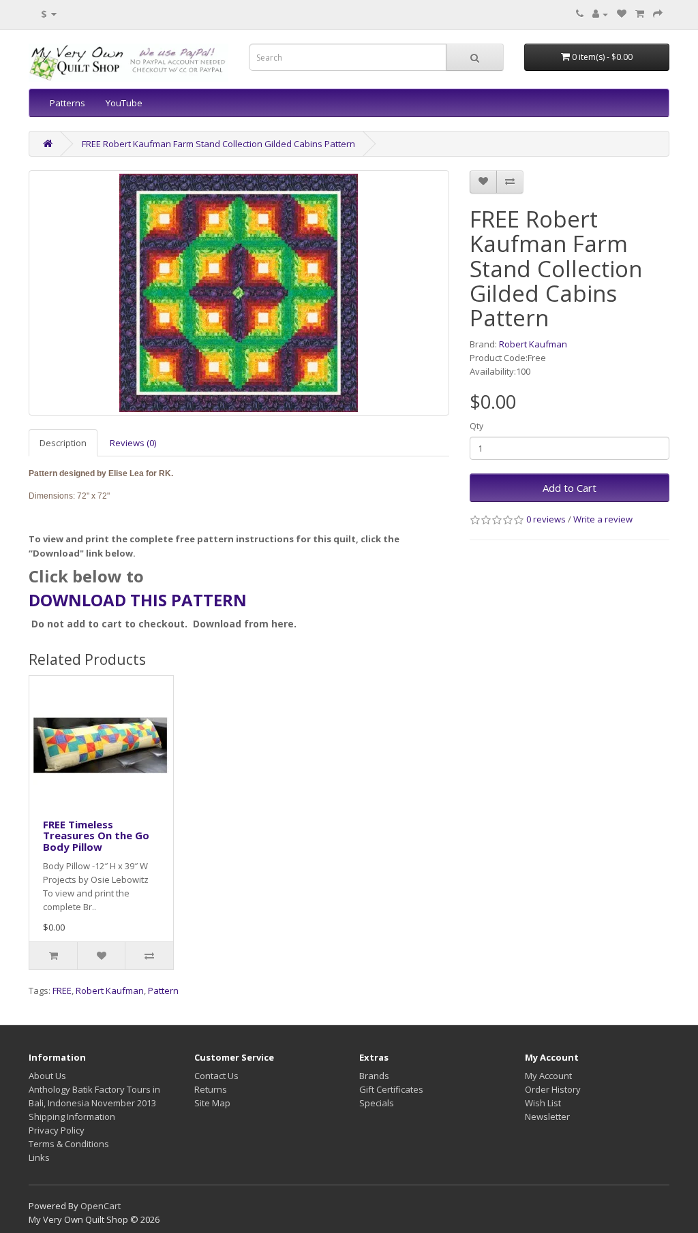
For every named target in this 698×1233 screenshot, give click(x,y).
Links (39, 1157)
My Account (548, 1076)
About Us (47, 1076)
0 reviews (546, 519)
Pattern (163, 990)
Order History (553, 1089)
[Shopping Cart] (639, 13)
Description (63, 443)
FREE (62, 990)
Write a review (603, 519)
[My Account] (600, 13)
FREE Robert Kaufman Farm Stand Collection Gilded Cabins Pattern (218, 144)
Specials (376, 1103)
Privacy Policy (57, 1130)
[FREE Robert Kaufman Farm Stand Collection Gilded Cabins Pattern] (239, 293)
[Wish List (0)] (621, 13)
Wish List (543, 1103)
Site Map (212, 1103)
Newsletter (547, 1116)
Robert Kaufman (533, 344)
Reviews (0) (133, 443)
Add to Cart (569, 488)
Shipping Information (72, 1116)
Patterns (67, 103)
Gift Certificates (391, 1089)
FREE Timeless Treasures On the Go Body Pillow (96, 835)
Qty (476, 426)
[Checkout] (658, 13)
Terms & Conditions (69, 1144)
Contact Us (216, 1076)
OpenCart (100, 1206)
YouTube (124, 103)
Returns (210, 1089)
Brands (374, 1076)
